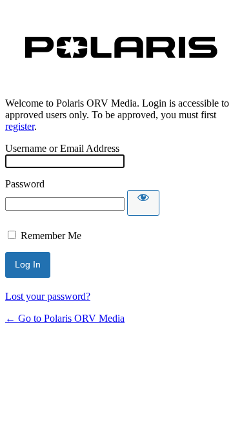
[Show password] (143, 203)
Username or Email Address (62, 148)
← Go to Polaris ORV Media (65, 318)
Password (25, 183)
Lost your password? (47, 296)
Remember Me (51, 235)
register (19, 126)
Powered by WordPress (121, 47)
